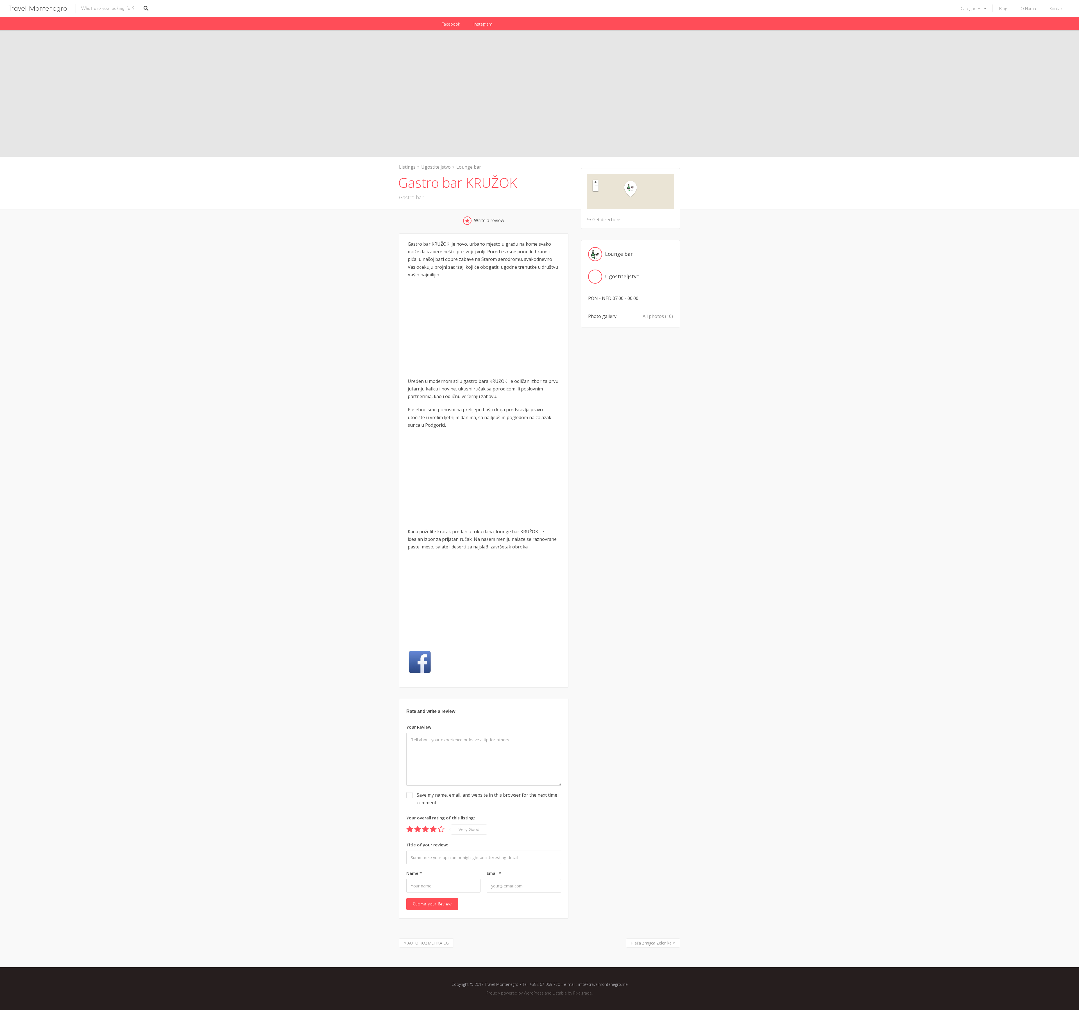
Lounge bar (468, 167)
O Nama (1028, 8)
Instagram (482, 24)
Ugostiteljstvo (436, 167)
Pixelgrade (582, 993)
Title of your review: (427, 845)
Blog (1003, 8)
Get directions (607, 219)
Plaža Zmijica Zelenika (651, 943)
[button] (634, 189)
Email (494, 873)
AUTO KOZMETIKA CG (428, 943)
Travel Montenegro (37, 8)
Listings (407, 167)
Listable (560, 993)
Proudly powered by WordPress (514, 993)
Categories (971, 8)
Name (414, 873)
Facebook (451, 24)
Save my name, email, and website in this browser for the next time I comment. (488, 799)
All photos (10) (658, 316)
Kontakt (1056, 8)
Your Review (418, 727)
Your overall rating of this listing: (440, 818)
